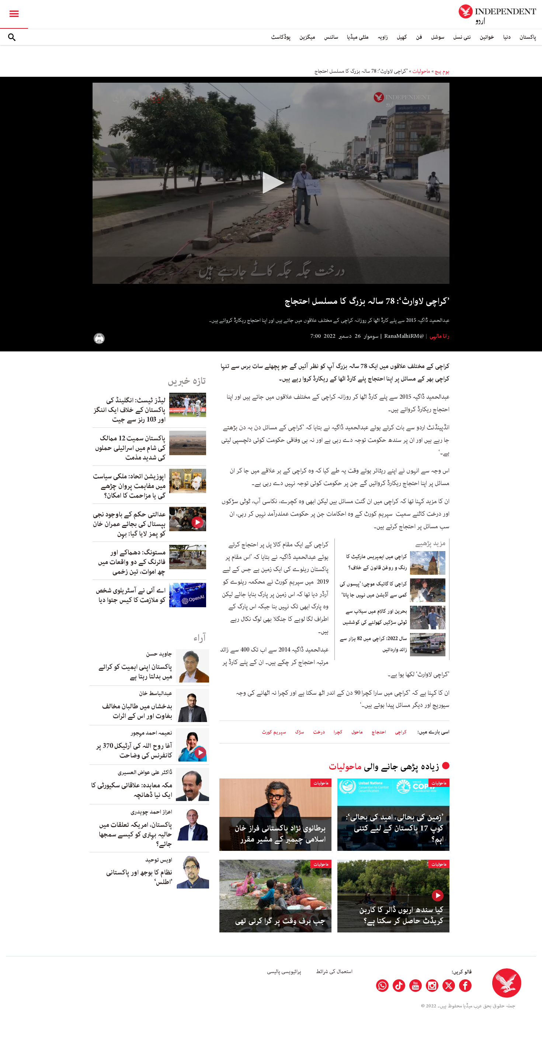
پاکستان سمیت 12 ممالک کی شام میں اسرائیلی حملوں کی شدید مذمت (130, 448)
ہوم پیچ (442, 71)
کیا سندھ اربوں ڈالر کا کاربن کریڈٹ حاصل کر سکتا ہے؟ (401, 915)
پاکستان (528, 37)
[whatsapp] (382, 985)
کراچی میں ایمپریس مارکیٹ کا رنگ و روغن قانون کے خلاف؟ (376, 562)
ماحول (357, 732)
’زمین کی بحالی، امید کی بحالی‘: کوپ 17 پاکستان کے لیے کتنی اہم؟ (395, 828)
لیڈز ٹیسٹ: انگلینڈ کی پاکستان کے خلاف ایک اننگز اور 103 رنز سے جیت (129, 410)
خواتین (487, 37)
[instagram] (432, 985)
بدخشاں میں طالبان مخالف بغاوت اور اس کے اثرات (137, 711)
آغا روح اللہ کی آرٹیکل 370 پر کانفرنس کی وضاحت (134, 751)
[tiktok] (399, 985)
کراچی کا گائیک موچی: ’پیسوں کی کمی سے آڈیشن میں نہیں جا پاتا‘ (373, 589)
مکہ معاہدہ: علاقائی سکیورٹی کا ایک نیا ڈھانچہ (131, 790)
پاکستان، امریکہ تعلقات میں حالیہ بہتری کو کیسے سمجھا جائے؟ (135, 834)
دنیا (507, 37)
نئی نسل (462, 37)
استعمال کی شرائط (334, 971)
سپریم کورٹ (274, 732)
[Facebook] (465, 985)
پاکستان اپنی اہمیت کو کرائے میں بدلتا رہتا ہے (135, 672)
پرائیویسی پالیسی (284, 971)
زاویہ (383, 37)
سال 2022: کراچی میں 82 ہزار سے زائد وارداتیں (373, 644)
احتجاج (379, 732)
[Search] (12, 37)
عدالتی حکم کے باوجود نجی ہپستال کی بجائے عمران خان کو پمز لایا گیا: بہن (129, 524)
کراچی (401, 732)
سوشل (437, 37)
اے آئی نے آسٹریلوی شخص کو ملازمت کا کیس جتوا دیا (131, 595)
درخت (319, 732)
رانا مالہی (438, 336)
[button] (271, 182)
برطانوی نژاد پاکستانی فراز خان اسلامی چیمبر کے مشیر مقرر (280, 834)
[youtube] (415, 985)
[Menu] (14, 14)
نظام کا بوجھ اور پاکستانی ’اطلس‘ (139, 877)
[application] (271, 183)
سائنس (331, 37)
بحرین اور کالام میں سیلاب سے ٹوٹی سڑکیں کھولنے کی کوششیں (375, 616)
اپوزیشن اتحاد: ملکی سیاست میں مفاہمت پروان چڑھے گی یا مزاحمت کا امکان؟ (129, 486)
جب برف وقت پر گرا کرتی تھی (280, 921)
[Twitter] (448, 985)
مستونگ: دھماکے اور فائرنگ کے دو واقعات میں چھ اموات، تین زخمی (132, 562)
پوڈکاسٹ (281, 37)
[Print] (99, 338)
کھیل (402, 37)
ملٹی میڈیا (358, 37)
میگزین (307, 37)
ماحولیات (421, 71)
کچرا (338, 732)
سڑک (299, 732)
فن (419, 37)
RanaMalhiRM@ (404, 336)
